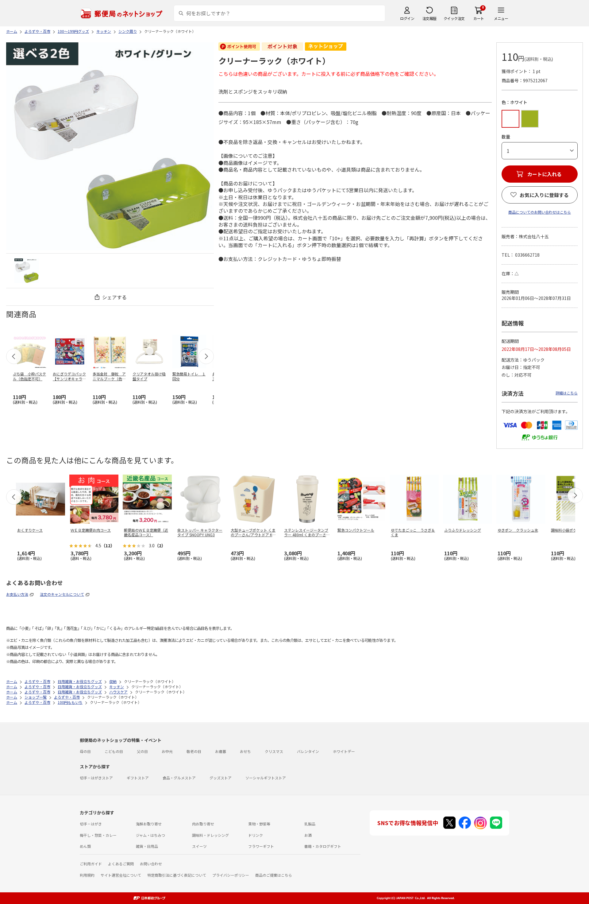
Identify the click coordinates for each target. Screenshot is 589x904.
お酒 (308, 835)
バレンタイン (308, 751)
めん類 (85, 846)
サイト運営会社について (121, 875)
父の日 (142, 751)
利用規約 (87, 875)
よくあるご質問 (121, 863)
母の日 (85, 751)
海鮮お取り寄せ (149, 823)
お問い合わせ (151, 863)
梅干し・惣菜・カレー (98, 835)
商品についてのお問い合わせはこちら (539, 212)
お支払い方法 (17, 594)
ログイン (407, 18)
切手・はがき (91, 823)
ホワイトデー (344, 751)
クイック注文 (454, 18)
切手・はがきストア (96, 777)
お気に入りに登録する (544, 195)
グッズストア (221, 777)
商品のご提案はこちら (273, 875)
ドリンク (255, 835)
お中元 (167, 751)
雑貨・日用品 (147, 846)
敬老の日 (194, 751)
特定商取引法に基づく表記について (176, 875)
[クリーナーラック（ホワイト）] (26, 270)
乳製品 (309, 823)
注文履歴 (429, 18)
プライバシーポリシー (230, 875)
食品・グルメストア (179, 777)
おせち (245, 751)
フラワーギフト (261, 846)
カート (478, 18)
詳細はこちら (567, 392)
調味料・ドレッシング (210, 835)
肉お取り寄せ (203, 823)
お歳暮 (220, 751)
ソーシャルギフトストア (265, 777)
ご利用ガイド (91, 863)
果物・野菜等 (259, 823)
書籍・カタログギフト (322, 846)
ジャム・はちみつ (150, 835)
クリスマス (274, 751)
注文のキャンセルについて (62, 594)
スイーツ (199, 846)
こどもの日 (114, 751)
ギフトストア (138, 777)
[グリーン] (530, 119)
